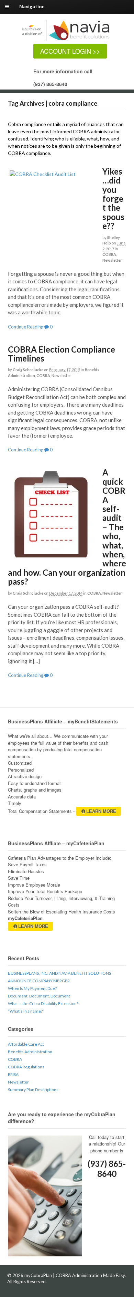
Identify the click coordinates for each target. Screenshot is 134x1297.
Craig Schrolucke (28, 369)
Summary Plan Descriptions (33, 1089)
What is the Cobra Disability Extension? (43, 1003)
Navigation (32, 6)
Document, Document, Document (39, 995)
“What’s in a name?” (26, 1011)
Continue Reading (25, 327)
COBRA (109, 254)
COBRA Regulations (26, 1066)
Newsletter (112, 260)
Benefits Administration (30, 1051)
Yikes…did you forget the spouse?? (113, 198)
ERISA (13, 1074)
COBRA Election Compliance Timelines (61, 353)
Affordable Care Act (26, 1044)
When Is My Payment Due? (32, 988)
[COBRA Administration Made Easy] (70, 40)
